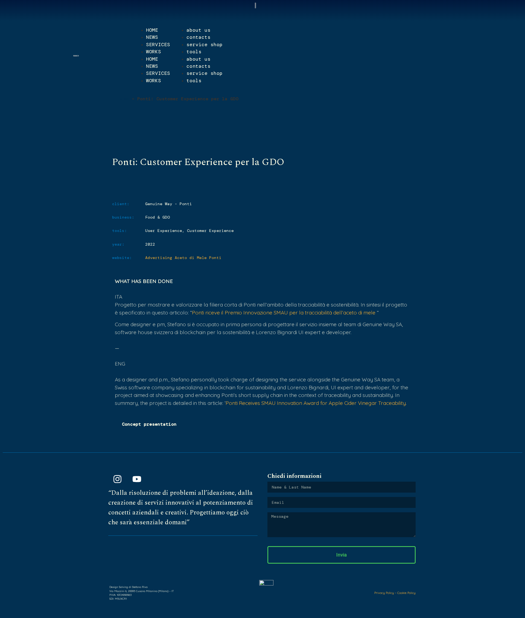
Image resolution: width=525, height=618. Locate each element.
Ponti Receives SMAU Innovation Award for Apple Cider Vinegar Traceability (316, 403)
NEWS (152, 37)
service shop (204, 45)
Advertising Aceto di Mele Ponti (183, 257)
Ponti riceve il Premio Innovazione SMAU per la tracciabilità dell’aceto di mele (283, 312)
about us (198, 30)
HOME (152, 30)
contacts (198, 37)
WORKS (153, 52)
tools (194, 52)
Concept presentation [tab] (149, 424)
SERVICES (158, 45)
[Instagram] (117, 479)
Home (123, 99)
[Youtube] (137, 479)
